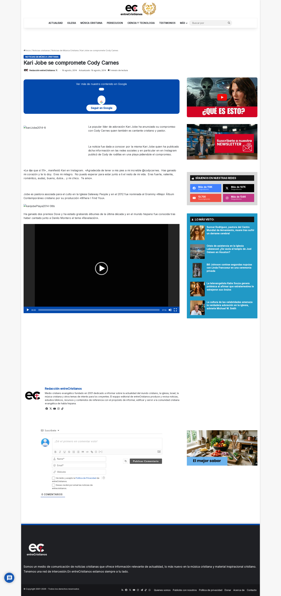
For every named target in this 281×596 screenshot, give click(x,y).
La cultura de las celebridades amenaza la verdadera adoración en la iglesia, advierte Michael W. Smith (230, 305)
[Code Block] (87, 452)
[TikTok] (62, 409)
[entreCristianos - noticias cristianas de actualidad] (140, 9)
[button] (101, 268)
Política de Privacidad (86, 478)
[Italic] (60, 452)
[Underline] (64, 452)
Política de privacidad (210, 590)
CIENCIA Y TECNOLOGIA (141, 23)
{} (96, 451)
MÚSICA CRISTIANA (91, 23)
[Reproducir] (27, 310)
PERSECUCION (115, 23)
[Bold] (55, 452)
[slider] (99, 310)
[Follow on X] (57, 70)
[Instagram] (58, 409)
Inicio (28, 50)
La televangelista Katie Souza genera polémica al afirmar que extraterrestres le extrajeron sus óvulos (230, 286)
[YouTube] (55, 409)
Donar (228, 590)
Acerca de (239, 590)
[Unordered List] (78, 452)
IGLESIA (71, 23)
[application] (102, 268)
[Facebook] (47, 409)
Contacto (252, 590)
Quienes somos (162, 590)
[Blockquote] (82, 452)
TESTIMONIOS (167, 23)
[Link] (92, 452)
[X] (51, 409)
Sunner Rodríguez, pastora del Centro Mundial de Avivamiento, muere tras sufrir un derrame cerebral (230, 230)
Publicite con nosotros (185, 590)
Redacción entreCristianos (42, 70)
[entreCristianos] (37, 562)
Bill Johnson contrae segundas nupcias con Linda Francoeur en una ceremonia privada (229, 267)
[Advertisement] (140, 38)
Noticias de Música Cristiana (65, 50)
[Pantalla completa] (175, 310)
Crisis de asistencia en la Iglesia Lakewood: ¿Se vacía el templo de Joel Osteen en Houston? (229, 248)
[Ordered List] (73, 452)
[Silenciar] (170, 310)
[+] (100, 451)
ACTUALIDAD (56, 23)
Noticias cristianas (41, 50)
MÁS (182, 23)
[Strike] (69, 452)
